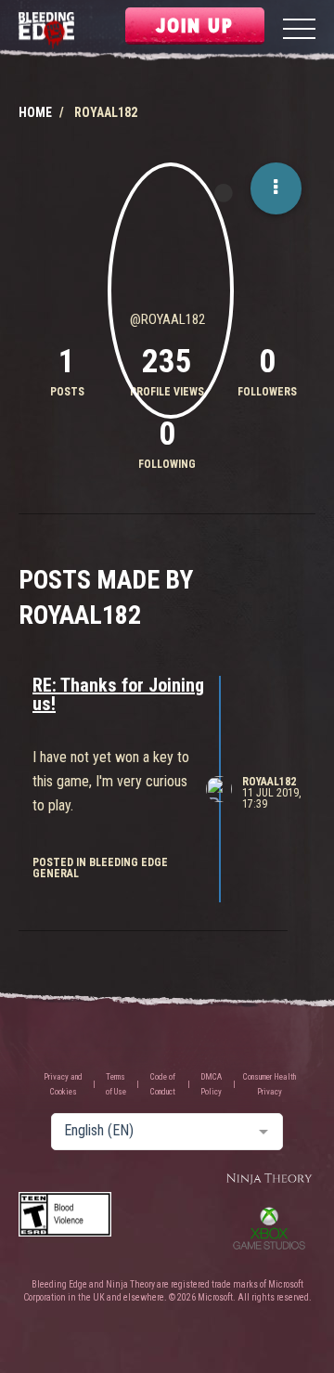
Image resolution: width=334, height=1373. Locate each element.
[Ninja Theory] (269, 1179)
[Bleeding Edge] (46, 31)
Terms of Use (116, 1084)
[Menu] (299, 31)
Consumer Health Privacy (269, 1084)
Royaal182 (269, 781)
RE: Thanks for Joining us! (118, 694)
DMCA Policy (211, 1084)
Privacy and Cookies (63, 1084)
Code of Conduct (162, 1084)
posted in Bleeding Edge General (100, 868)
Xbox (269, 1228)
